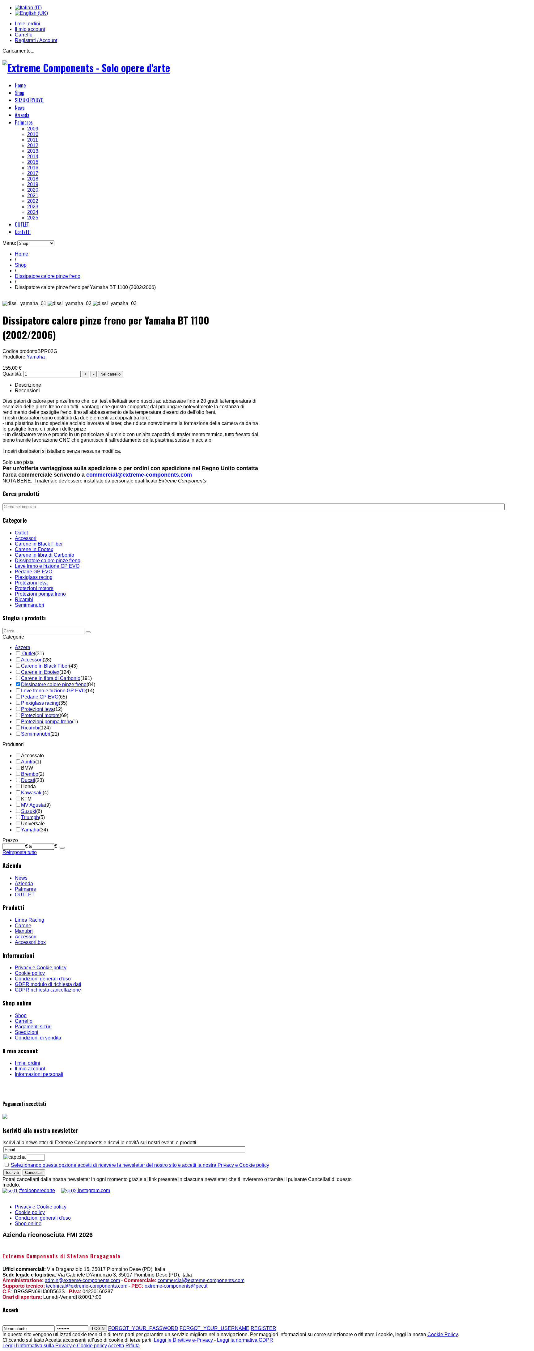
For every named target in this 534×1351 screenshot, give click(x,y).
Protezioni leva (31, 582)
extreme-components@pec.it (176, 1286)
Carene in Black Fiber (39, 543)
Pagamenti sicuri (33, 1026)
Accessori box (30, 942)
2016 (32, 167)
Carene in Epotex (34, 549)
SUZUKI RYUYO (29, 100)
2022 (32, 201)
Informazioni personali (39, 1074)
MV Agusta (33, 805)
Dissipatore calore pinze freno (47, 276)
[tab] (54, 637)
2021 (32, 195)
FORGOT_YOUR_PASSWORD (143, 1328)
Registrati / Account (36, 40)
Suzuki (28, 811)
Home (20, 85)
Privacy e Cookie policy (40, 967)
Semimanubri (29, 605)
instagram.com (93, 1190)
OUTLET (22, 224)
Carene (23, 925)
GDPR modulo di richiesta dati (48, 984)
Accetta (116, 1345)
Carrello (23, 34)
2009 (32, 128)
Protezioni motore (34, 588)
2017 (32, 173)
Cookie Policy (442, 1334)
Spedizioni (26, 1032)
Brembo (29, 774)
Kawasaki (32, 792)
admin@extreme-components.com (82, 1280)
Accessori (25, 538)
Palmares (24, 122)
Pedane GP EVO (33, 571)
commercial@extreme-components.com (139, 475)
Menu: (9, 243)
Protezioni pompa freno (40, 594)
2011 (32, 139)
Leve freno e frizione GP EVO (47, 566)
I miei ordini (27, 23)
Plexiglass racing (34, 577)
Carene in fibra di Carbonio (44, 555)
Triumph (30, 817)
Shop (19, 92)
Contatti (23, 232)
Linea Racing (29, 920)
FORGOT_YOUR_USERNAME (214, 1328)
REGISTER (263, 1328)
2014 (32, 156)
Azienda (22, 115)
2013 (32, 151)
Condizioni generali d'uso (43, 978)
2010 (32, 134)
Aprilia (28, 761)
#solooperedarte (37, 1190)
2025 (32, 217)
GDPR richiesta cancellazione (48, 989)
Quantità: (12, 373)
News (20, 107)
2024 (32, 212)
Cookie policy (30, 973)
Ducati (28, 780)
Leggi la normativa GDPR (245, 1340)
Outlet (21, 532)
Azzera (22, 647)
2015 (32, 162)
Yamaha (36, 356)
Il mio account (30, 29)
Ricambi (24, 599)
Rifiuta (132, 1345)
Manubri (24, 931)
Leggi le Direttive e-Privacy (183, 1340)
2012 (32, 145)
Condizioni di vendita (38, 1037)
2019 (32, 184)
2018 (32, 178)
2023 (32, 206)
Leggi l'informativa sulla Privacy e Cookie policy (54, 1345)
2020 (32, 190)
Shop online (28, 1223)
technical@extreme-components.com (86, 1286)
